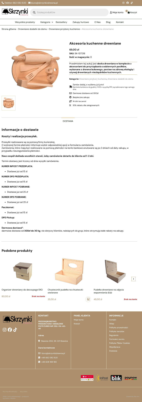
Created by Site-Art (132, 396)
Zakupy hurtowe (81, 22)
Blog (108, 22)
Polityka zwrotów (116, 331)
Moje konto (78, 319)
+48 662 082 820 (49, 357)
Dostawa (113, 351)
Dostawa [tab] (68, 121)
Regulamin (113, 335)
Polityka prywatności (118, 327)
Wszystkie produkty (25, 22)
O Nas (97, 22)
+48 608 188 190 (49, 362)
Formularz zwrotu (116, 339)
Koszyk (77, 323)
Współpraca (114, 347)
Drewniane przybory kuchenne (64, 29)
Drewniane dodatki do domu (32, 29)
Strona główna (9, 29)
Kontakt (120, 22)
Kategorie (45, 22)
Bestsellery (61, 22)
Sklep (111, 323)
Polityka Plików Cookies (119, 343)
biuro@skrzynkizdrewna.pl (53, 353)
